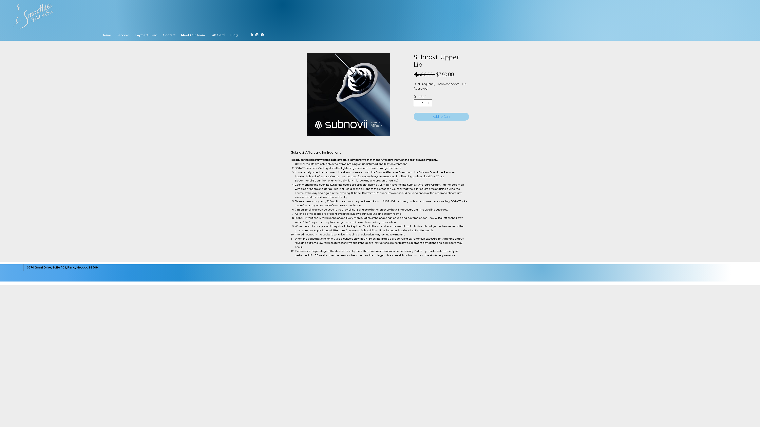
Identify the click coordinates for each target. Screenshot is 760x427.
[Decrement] (416, 103)
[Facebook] (262, 35)
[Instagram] (257, 35)
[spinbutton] (423, 103)
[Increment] (429, 103)
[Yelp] (252, 35)
